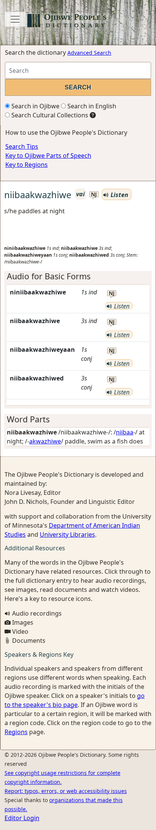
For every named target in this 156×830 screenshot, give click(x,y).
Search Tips (21, 146)
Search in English (91, 106)
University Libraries (67, 534)
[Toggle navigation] (15, 19)
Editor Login (22, 818)
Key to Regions (26, 164)
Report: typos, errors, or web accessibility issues (66, 791)
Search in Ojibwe (34, 106)
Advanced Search (89, 52)
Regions (16, 732)
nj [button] (94, 194)
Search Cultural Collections (49, 115)
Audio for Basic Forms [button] (48, 276)
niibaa (124, 432)
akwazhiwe (45, 441)
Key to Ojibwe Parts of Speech (48, 155)
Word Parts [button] (28, 419)
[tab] (78, 276)
